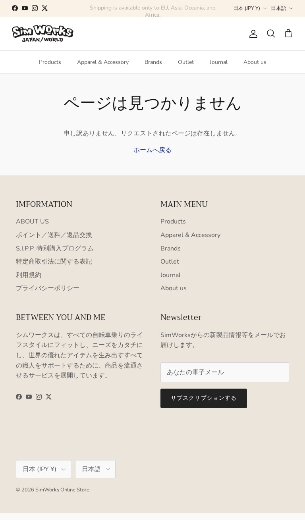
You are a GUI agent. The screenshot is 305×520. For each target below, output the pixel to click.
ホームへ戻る (152, 150)
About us (254, 62)
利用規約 (28, 275)
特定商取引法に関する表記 (54, 261)
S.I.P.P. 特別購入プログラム (55, 248)
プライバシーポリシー (47, 288)
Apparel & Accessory (103, 62)
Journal (219, 62)
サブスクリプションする (204, 398)
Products (50, 62)
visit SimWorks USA (189, 11)
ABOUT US (32, 221)
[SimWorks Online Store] (42, 34)
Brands (153, 62)
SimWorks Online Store (62, 489)
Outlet (186, 62)
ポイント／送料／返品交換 (54, 235)
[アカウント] (251, 34)
